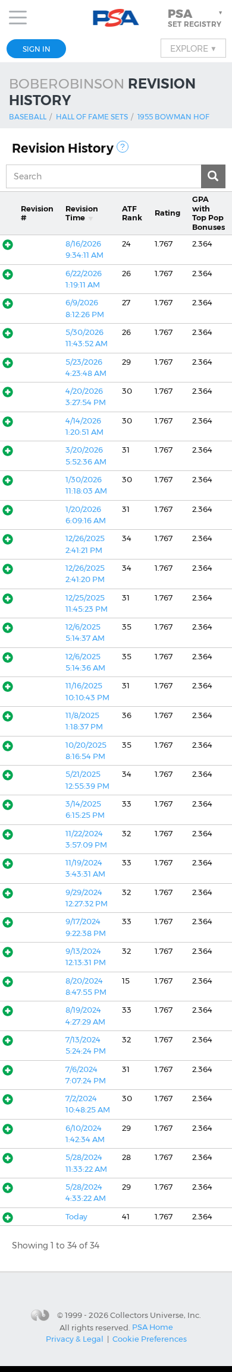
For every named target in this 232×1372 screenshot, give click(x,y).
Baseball (27, 116)
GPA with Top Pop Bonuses (208, 213)
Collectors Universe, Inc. (155, 1315)
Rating (167, 212)
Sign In (37, 49)
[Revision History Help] (122, 146)
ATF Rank (132, 213)
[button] (196, 18)
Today (76, 1216)
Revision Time (81, 213)
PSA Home (152, 1327)
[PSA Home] (116, 18)
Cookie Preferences (149, 1338)
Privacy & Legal (75, 1338)
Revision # (37, 213)
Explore (193, 48)
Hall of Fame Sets (92, 116)
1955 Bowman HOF (173, 116)
